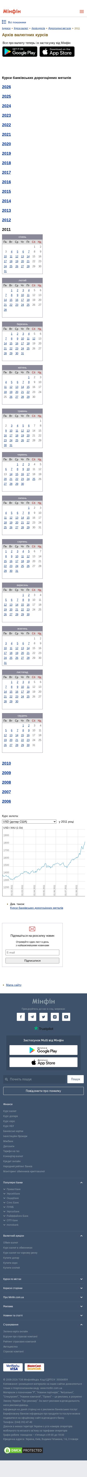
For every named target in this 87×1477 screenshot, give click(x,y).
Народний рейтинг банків (17, 1166)
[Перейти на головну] (11, 11)
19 (16, 261)
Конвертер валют (13, 1156)
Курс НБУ (8, 1126)
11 (11, 256)
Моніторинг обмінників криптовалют (24, 1171)
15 (11, 300)
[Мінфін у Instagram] (55, 1017)
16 (16, 300)
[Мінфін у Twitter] (43, 1017)
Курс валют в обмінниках (17, 1247)
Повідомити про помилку (43, 1091)
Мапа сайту (13, 984)
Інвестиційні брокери (15, 1136)
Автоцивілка (10, 1346)
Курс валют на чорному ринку (20, 1252)
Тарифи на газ (11, 1151)
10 (5, 256)
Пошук (75, 1079)
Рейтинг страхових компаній (19, 1341)
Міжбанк (8, 1141)
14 (28, 256)
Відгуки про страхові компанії (20, 1336)
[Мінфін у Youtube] (66, 1017)
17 (5, 261)
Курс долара (10, 1116)
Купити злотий (11, 1267)
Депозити (8, 1146)
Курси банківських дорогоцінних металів (36, 907)
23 (16, 304)
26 (16, 266)
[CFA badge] (55, 1368)
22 (11, 304)
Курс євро (9, 1121)
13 (22, 256)
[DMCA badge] (43, 1451)
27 (22, 266)
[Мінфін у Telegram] (32, 1017)
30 (16, 353)
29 (11, 353)
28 (28, 266)
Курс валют (9, 1111)
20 (22, 261)
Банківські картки (13, 1131)
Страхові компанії (13, 1351)
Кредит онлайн (12, 1161)
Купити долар (11, 1257)
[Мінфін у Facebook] (21, 1017)
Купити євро (10, 1262)
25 (11, 266)
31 (5, 271)
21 (28, 261)
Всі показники (17, 22)
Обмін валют (10, 1242)
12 (16, 256)
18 (11, 261)
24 (5, 266)
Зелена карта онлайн (15, 1331)
